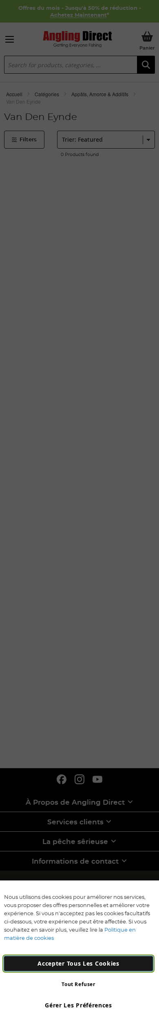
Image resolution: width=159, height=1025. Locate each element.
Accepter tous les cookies (78, 963)
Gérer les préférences (78, 1005)
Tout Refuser (78, 984)
